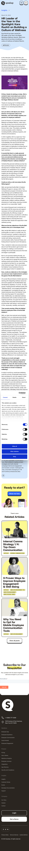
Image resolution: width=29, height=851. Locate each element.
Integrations (4, 764)
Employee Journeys (6, 761)
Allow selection (14, 451)
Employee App (5, 731)
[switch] (25, 429)
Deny (14, 456)
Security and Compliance (7, 770)
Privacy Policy (5, 834)
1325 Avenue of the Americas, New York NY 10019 (13, 722)
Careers (3, 803)
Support (3, 790)
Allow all (14, 446)
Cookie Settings (24, 834)
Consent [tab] (5, 397)
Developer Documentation (8, 788)
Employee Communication (8, 737)
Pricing (3, 752)
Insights (3, 779)
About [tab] (23, 397)
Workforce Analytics (6, 758)
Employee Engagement (7, 743)
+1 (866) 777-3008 (10, 717)
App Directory (5, 767)
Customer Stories (5, 782)
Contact (3, 805)
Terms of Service (14, 834)
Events (3, 785)
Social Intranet (5, 740)
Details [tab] (14, 397)
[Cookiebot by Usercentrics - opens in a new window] (20, 393)
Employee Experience (6, 734)
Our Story (3, 800)
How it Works (4, 755)
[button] (21, 3)
